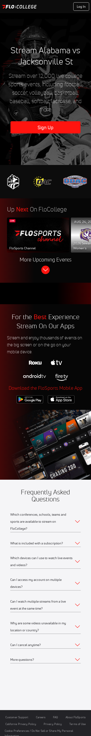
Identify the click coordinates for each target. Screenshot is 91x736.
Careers (41, 717)
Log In (81, 6)
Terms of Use (77, 724)
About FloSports (76, 717)
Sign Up (46, 127)
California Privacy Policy (20, 724)
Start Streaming (38, 239)
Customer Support (16, 717)
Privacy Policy (53, 724)
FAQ (55, 717)
